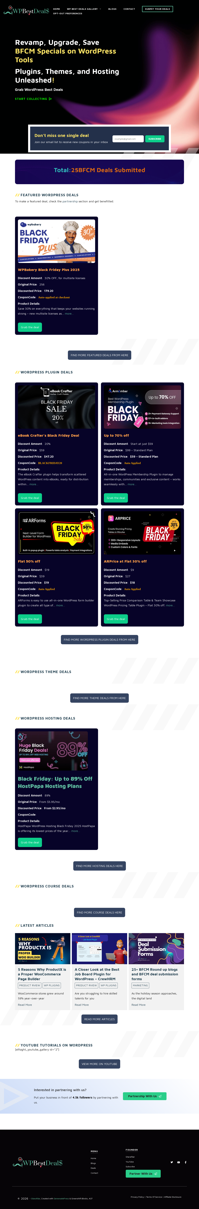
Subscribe (154, 139)
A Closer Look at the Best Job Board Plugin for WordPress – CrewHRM (97, 974)
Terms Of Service (154, 1197)
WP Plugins (52, 985)
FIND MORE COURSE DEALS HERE (99, 912)
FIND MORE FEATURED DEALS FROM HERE (99, 355)
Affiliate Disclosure (172, 1197)
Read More (25, 1004)
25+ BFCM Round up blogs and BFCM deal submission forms (155, 974)
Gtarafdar (130, 1157)
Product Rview (29, 985)
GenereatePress (61, 1198)
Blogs (112, 9)
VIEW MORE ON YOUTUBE (99, 1064)
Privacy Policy (137, 1197)
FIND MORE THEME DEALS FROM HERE (99, 698)
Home (56, 9)
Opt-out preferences (67, 13)
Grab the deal (30, 327)
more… (69, 313)
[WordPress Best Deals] (26, 10)
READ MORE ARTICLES (99, 1019)
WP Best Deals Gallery (82, 9)
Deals (93, 1168)
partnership (70, 201)
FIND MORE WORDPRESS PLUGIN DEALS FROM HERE (99, 639)
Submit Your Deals (157, 9)
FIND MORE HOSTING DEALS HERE (99, 866)
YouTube (130, 1161)
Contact (129, 9)
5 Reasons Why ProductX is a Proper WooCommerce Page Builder (42, 974)
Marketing (140, 985)
